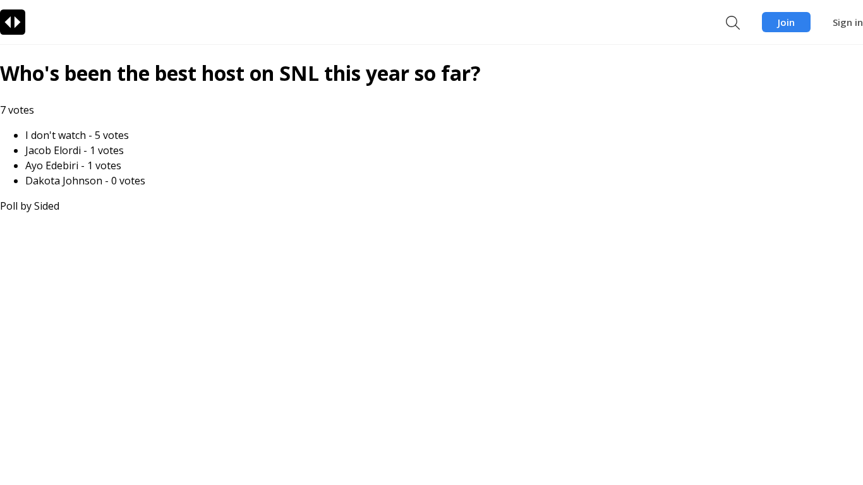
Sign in (848, 22)
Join (786, 22)
